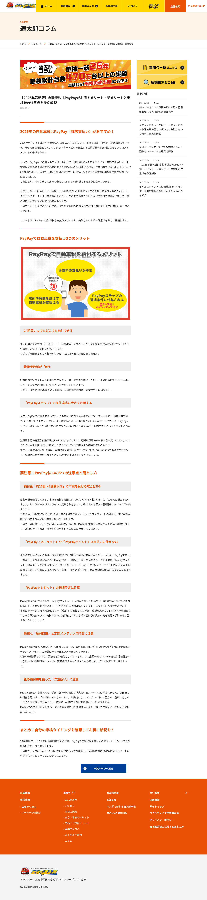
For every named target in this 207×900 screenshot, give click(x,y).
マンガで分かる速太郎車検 (121, 806)
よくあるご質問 (73, 835)
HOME (23, 43)
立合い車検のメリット (77, 817)
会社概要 (154, 793)
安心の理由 (71, 800)
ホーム (48, 6)
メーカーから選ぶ (31, 812)
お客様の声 (111, 6)
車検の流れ (71, 811)
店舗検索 (25, 793)
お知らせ (133, 6)
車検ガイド (88, 6)
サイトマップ (157, 806)
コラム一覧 (37, 43)
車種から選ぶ (29, 806)
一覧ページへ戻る (103, 768)
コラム (68, 840)
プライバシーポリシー (162, 819)
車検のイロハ (72, 829)
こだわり (70, 805)
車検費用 (25, 799)
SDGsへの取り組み (154, 6)
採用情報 (154, 799)
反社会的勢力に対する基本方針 (167, 826)
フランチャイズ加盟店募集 (164, 813)
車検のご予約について (77, 823)
